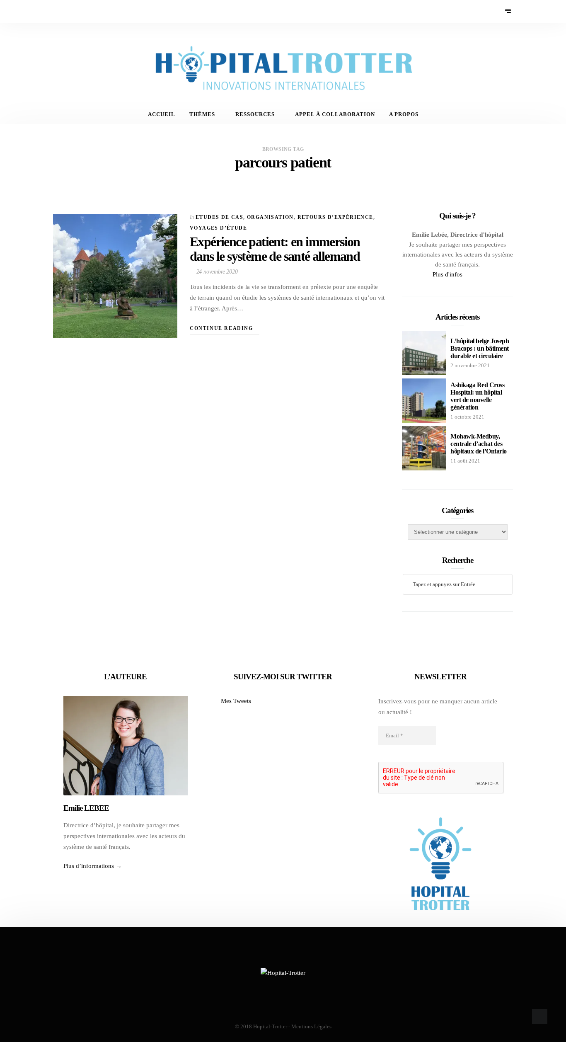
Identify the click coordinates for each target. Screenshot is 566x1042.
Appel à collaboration (335, 114)
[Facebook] (58, 11)
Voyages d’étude (218, 228)
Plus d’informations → (92, 866)
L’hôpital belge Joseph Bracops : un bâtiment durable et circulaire (479, 348)
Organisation (270, 217)
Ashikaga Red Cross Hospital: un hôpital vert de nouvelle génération (477, 396)
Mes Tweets (236, 701)
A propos (403, 114)
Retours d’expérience (335, 217)
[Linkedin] (92, 11)
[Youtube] (81, 11)
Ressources (255, 114)
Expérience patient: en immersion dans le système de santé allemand (275, 249)
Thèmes (202, 114)
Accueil (161, 114)
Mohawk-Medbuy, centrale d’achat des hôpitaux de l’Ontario (478, 444)
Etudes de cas (219, 217)
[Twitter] (69, 11)
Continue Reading (222, 328)
